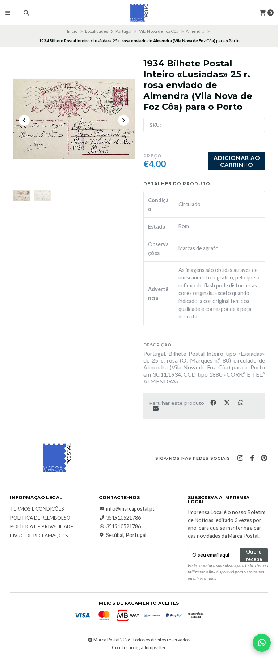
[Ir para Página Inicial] (139, 13)
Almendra (195, 31)
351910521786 (123, 517)
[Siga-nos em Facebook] (252, 458)
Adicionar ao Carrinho (237, 161)
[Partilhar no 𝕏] (227, 402)
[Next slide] (123, 120)
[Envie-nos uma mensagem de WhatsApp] (262, 643)
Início (72, 31)
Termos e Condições (37, 509)
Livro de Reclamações (39, 535)
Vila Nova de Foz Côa (158, 31)
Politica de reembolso (40, 518)
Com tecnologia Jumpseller (138, 647)
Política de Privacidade (41, 526)
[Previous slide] (24, 120)
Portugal (123, 31)
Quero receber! (254, 555)
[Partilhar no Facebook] (213, 402)
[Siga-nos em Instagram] (240, 458)
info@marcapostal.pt (130, 508)
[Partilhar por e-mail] (155, 408)
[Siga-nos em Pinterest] (264, 458)
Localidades (96, 31)
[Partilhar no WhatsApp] (240, 402)
